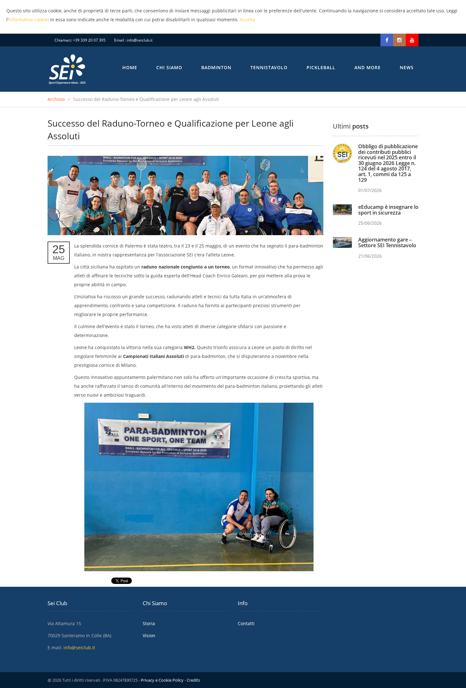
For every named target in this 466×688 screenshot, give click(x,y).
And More (367, 67)
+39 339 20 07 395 (89, 40)
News (407, 67)
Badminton (216, 67)
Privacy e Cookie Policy (162, 680)
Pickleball (321, 67)
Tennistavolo (269, 67)
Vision (149, 635)
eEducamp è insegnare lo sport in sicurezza (388, 209)
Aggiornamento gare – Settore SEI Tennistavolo (387, 242)
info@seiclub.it (139, 40)
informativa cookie (28, 20)
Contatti (246, 623)
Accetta (247, 20)
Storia (149, 623)
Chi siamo (169, 67)
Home (129, 67)
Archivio (56, 99)
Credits (193, 680)
